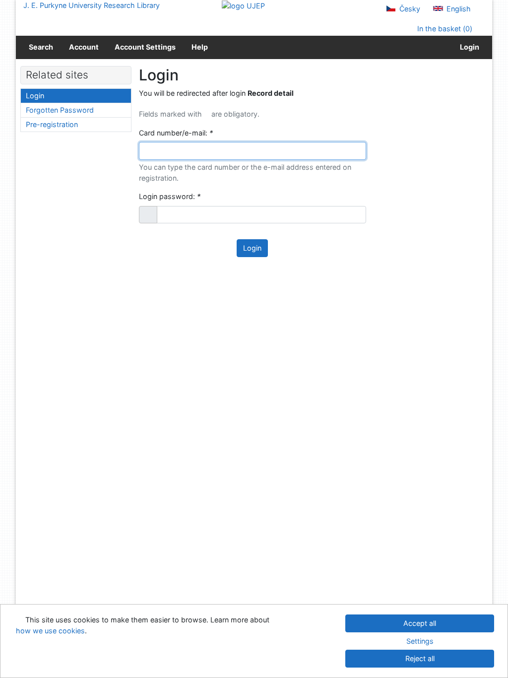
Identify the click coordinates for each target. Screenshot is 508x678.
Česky (408, 8)
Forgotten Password (60, 110)
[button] (148, 215)
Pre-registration (52, 124)
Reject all (420, 658)
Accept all (419, 623)
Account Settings (145, 47)
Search (41, 47)
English (457, 8)
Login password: (169, 196)
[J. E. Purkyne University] (243, 5)
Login (468, 47)
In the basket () (443, 28)
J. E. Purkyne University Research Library (91, 5)
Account (84, 47)
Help (199, 47)
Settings (420, 641)
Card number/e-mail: (176, 133)
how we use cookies (50, 630)
